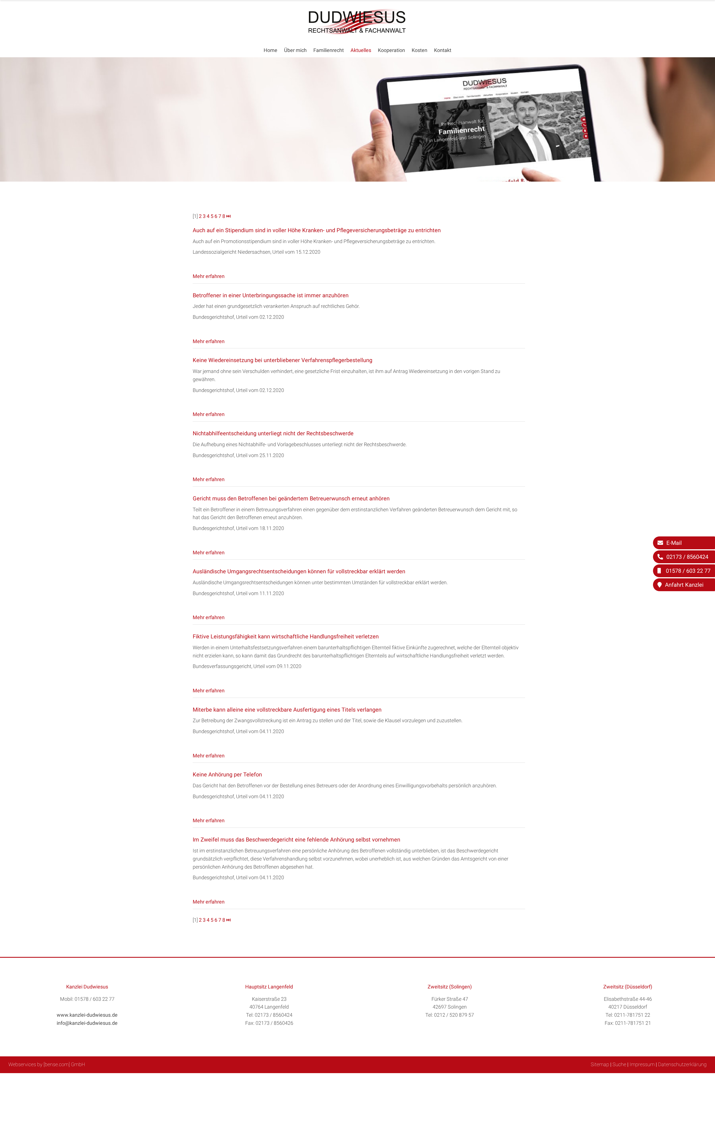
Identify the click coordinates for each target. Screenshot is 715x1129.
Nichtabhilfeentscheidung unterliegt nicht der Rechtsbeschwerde (273, 433)
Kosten (419, 50)
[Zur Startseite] (357, 32)
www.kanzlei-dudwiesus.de (87, 1015)
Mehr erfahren (209, 276)
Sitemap (600, 1064)
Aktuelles (361, 50)
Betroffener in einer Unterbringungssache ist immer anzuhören (271, 295)
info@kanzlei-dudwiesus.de (87, 1023)
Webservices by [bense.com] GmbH (46, 1064)
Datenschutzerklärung (682, 1064)
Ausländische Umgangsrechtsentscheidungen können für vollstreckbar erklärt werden (299, 571)
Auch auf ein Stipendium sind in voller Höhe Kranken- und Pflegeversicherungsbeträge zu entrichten (317, 230)
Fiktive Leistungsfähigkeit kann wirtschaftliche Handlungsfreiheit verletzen (286, 636)
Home (270, 50)
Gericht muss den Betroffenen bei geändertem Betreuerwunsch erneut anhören (291, 498)
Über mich (295, 50)
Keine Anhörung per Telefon (227, 774)
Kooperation (391, 50)
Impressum (642, 1064)
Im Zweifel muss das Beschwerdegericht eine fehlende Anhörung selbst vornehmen (296, 839)
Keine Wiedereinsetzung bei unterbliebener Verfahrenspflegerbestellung (282, 360)
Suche (619, 1064)
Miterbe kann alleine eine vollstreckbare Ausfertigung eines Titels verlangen (287, 709)
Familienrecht (328, 50)
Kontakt (442, 50)
